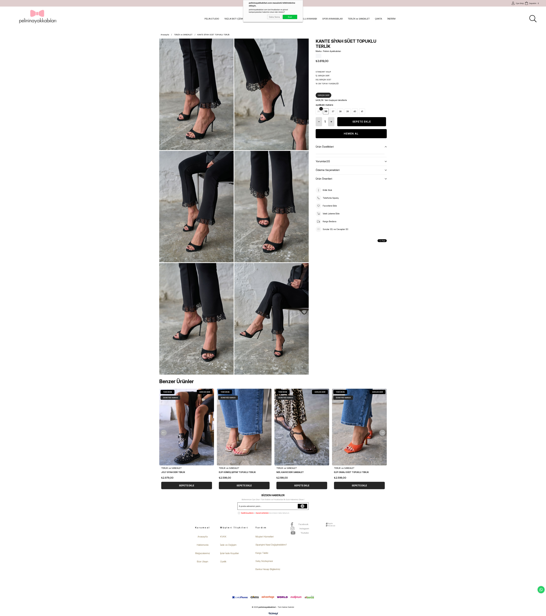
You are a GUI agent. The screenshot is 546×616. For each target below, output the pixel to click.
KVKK (223, 536)
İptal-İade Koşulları (229, 553)
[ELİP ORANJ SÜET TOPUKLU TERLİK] (359, 427)
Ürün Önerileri (324, 178)
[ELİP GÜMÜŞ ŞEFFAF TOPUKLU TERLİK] (244, 427)
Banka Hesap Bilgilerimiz (267, 569)
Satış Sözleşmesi (264, 561)
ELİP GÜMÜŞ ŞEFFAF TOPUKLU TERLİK (237, 472)
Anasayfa (202, 536)
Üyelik (223, 561)
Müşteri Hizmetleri (264, 536)
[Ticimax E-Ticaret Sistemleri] (273, 613)
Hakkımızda (202, 544)
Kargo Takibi (261, 553)
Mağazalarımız (202, 553)
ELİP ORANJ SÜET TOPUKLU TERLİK (351, 472)
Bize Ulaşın (202, 561)
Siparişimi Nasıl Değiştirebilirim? (271, 544)
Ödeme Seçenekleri (328, 170)
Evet (290, 17)
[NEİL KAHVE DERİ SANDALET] (301, 427)
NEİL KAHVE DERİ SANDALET (290, 472)
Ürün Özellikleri (325, 146)
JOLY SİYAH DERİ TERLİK (173, 472)
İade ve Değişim (228, 544)
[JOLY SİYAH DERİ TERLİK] (186, 427)
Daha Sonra (274, 17)
